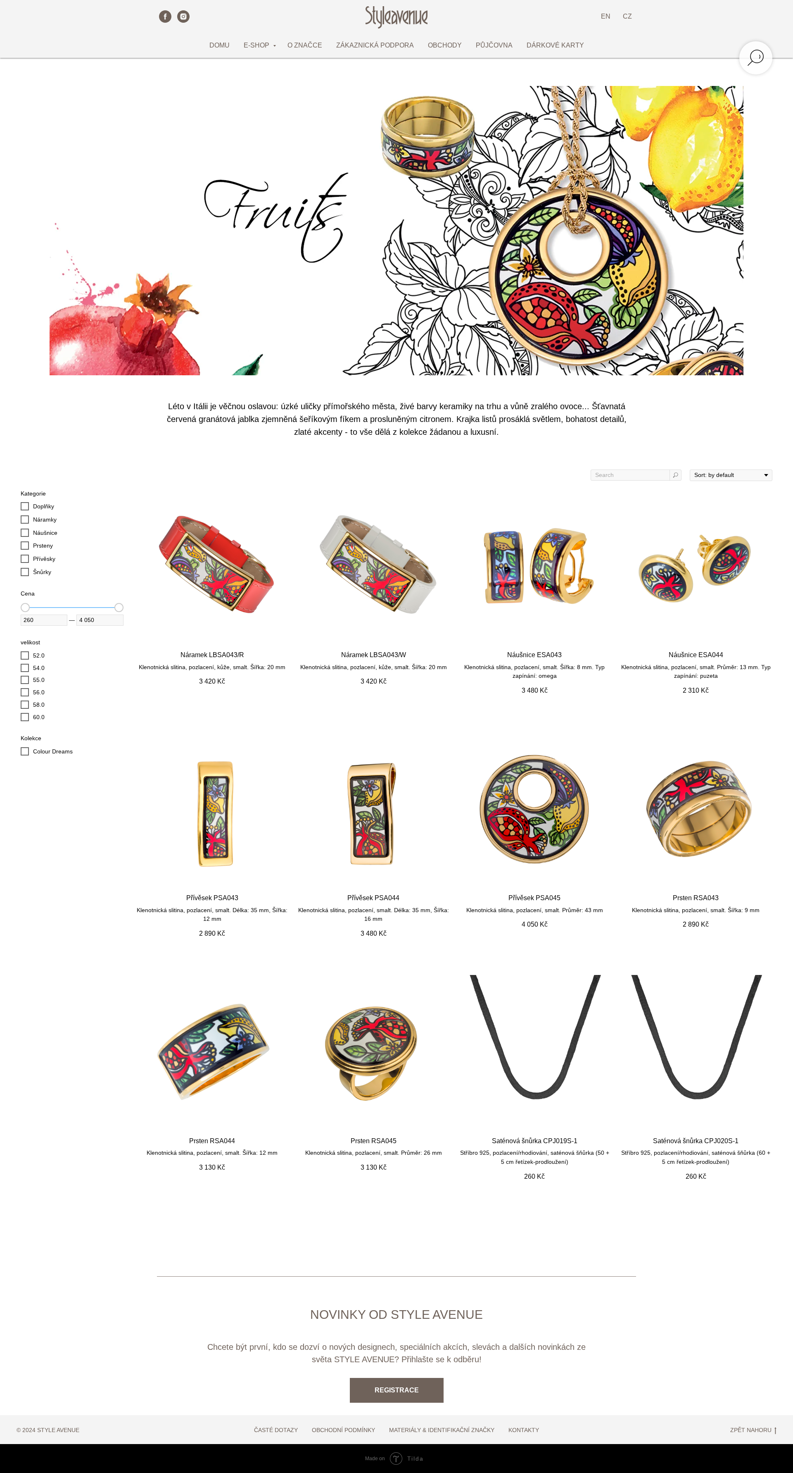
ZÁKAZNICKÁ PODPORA (375, 45)
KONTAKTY (523, 1430)
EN (605, 16)
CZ (627, 16)
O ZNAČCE (304, 45)
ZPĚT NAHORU (751, 1430)
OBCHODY (445, 45)
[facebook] (165, 16)
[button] (397, 1390)
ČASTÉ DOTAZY (276, 1430)
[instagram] (183, 16)
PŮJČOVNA (494, 45)
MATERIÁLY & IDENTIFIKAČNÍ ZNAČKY (441, 1430)
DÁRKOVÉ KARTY (555, 45)
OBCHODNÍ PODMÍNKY (343, 1430)
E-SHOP (257, 45)
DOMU (219, 45)
